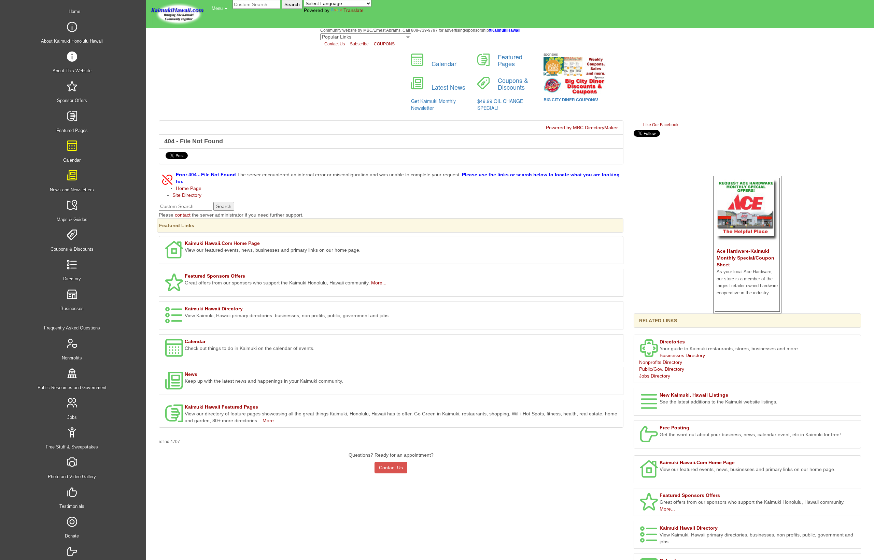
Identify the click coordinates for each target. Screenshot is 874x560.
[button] (219, 8)
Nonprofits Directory (660, 362)
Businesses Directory (682, 355)
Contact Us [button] (391, 467)
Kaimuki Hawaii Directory (214, 308)
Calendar (195, 341)
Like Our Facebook (660, 124)
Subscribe (359, 44)
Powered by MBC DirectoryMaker (582, 127)
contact (183, 215)
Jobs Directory (654, 376)
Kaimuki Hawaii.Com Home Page (222, 243)
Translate (353, 10)
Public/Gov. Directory (661, 369)
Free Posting (674, 427)
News (191, 374)
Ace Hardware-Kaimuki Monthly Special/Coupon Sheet (745, 257)
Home (73, 11)
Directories (672, 341)
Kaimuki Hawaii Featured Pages (221, 407)
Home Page (188, 188)
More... (378, 282)
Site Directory (186, 195)
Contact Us (334, 44)
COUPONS (384, 44)
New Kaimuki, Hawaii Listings (694, 395)
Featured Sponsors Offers (215, 276)
